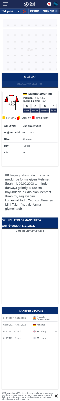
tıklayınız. (26, 399)
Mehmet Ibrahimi (40, 93)
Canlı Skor (30, 4)
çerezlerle (42, 397)
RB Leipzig (29, 76)
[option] (12, 103)
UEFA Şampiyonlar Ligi (29, 84)
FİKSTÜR (34, 11)
